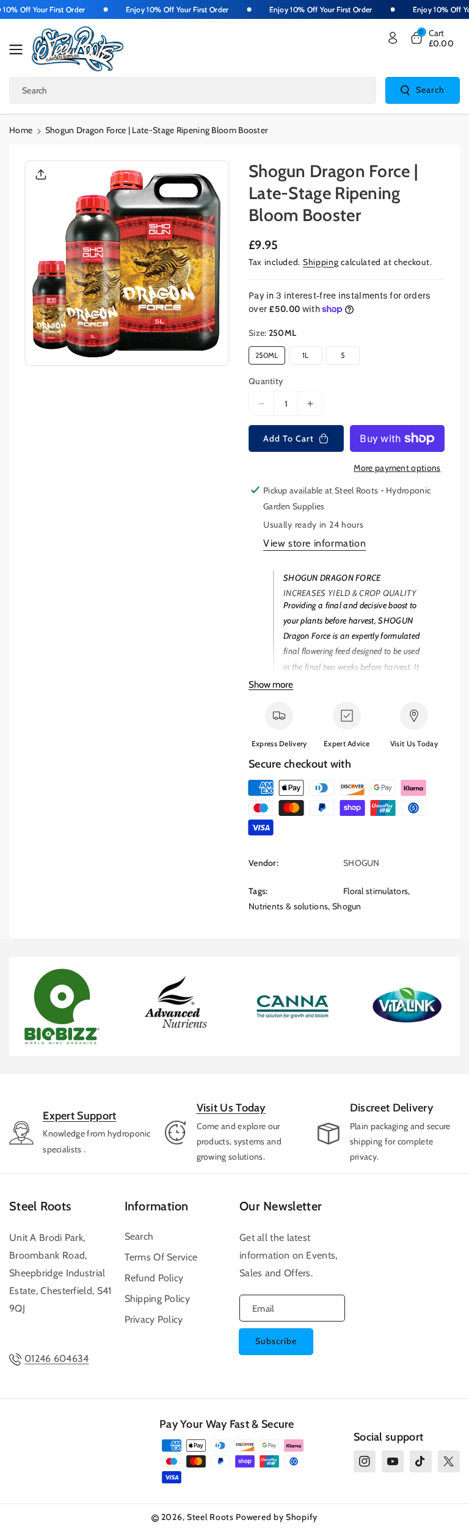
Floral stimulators (375, 891)
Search (430, 89)
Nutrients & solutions (288, 906)
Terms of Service (161, 1257)
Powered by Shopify (277, 1516)
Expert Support (79, 1115)
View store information (314, 543)
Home (20, 130)
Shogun (347, 906)
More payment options (397, 467)
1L (305, 355)
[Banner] (62, 1006)
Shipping (321, 261)
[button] (19, 49)
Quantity (266, 381)
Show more (271, 684)
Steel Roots (40, 1206)
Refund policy (154, 1278)
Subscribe (276, 1341)
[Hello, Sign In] (392, 37)
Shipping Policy (158, 1298)
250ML (266, 355)
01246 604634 (56, 1358)
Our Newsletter (280, 1206)
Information (157, 1206)
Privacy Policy (154, 1319)
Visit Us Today (231, 1108)
